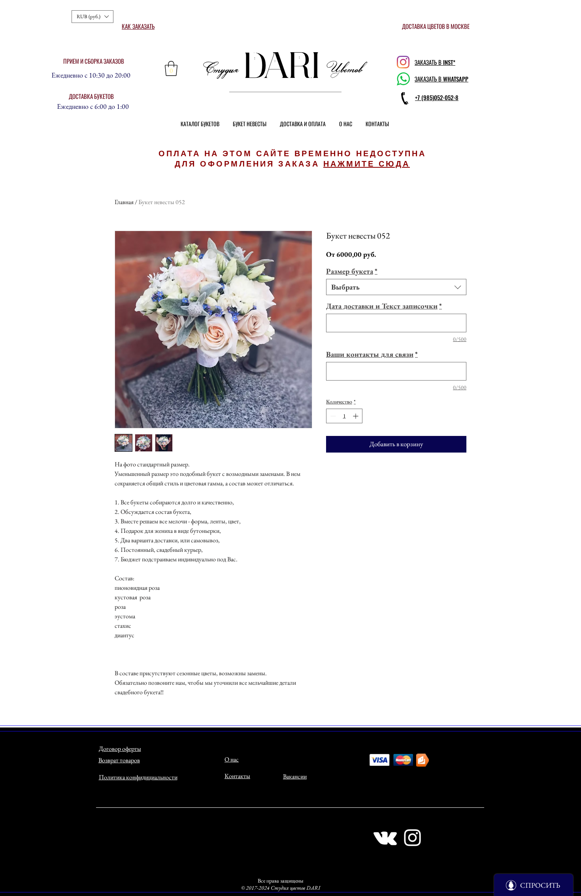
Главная (124, 202)
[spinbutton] (344, 416)
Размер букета (351, 271)
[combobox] (396, 287)
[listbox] (92, 16)
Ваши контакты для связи (372, 354)
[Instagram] (403, 62)
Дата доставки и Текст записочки (384, 306)
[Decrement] (332, 416)
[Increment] (356, 416)
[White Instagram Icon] (412, 837)
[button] (92, 16)
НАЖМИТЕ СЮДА (366, 164)
